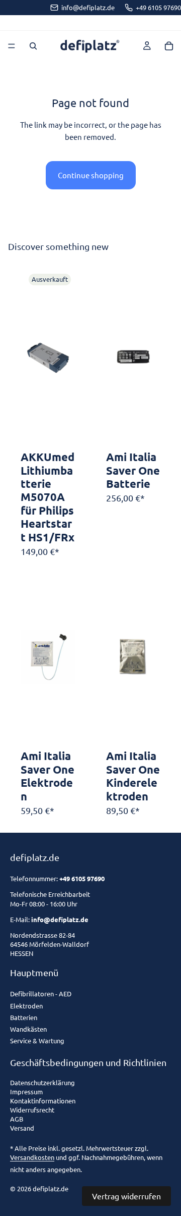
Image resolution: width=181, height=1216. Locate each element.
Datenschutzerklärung (42, 1083)
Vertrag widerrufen (126, 1196)
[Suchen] (33, 46)
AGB (16, 1119)
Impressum (26, 1092)
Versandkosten (32, 1157)
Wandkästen (28, 1029)
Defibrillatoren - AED (40, 993)
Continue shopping (91, 175)
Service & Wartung (37, 1040)
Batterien (23, 1017)
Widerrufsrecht (32, 1110)
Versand (22, 1128)
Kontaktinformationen (42, 1101)
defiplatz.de (50, 1188)
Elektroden (26, 1005)
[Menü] (11, 46)
